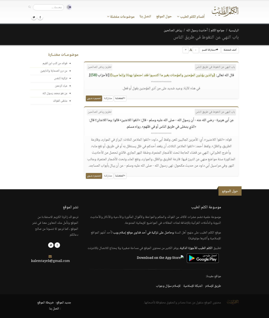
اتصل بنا (145, 17)
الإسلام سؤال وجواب (168, 286)
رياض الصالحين (173, 30)
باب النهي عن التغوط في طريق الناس (215, 67)
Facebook (40, 17)
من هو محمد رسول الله (54, 93)
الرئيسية (234, 30)
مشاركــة (108, 98)
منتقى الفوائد (60, 100)
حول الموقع (164, 17)
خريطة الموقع (45, 302)
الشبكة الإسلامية (193, 286)
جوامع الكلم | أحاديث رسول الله (205, 30)
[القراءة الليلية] (68, 7)
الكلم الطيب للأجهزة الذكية (196, 248)
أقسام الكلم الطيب (192, 17)
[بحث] (29, 7)
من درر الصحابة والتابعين (53, 70)
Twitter (34, 17)
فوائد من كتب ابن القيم (55, 63)
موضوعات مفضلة (121, 17)
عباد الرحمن (61, 85)
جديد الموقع (63, 302)
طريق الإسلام (213, 286)
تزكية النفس (60, 78)
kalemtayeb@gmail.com (50, 261)
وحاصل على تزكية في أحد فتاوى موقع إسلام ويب (143, 232)
